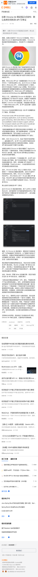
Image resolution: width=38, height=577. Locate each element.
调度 (15, 328)
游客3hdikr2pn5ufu (7, 430)
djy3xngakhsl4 (6, 361)
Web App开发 (30, 325)
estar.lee (4, 349)
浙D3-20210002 (20, 569)
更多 (3, 516)
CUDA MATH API (7, 511)
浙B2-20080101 (21, 567)
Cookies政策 (18, 562)
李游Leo (4, 384)
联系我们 (19, 550)
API (10, 328)
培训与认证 (21, 555)
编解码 (16, 325)
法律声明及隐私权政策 (8, 562)
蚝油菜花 (4, 372)
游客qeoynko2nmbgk (7, 453)
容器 (10, 325)
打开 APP (32, 3)
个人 (34, 12)
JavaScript (12, 322)
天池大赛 (14, 555)
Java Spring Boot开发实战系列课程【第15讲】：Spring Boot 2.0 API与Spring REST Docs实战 (19, 503)
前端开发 (20, 322)
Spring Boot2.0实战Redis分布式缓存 (13, 507)
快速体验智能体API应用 (9, 532)
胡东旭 (3, 442)
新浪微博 (11, 545)
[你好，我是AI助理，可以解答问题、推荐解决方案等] (27, 7)
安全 (22, 325)
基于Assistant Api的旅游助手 (11, 528)
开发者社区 (8, 555)
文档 (3, 555)
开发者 (21, 328)
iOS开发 (28, 322)
